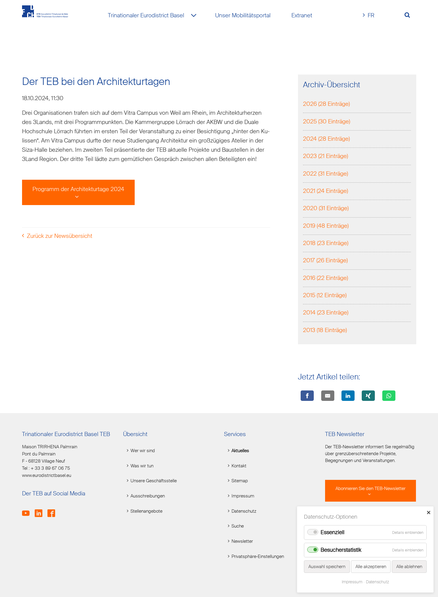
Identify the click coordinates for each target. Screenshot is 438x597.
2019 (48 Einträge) (326, 226)
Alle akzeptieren (370, 567)
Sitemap (240, 481)
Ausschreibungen (148, 496)
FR (371, 15)
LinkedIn (40, 510)
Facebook (53, 510)
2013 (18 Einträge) (325, 330)
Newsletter (242, 541)
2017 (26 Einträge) (325, 260)
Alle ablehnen (409, 567)
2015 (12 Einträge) (325, 295)
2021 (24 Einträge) (325, 191)
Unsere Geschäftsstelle (154, 481)
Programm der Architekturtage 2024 (78, 189)
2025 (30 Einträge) (326, 121)
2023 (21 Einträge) (325, 156)
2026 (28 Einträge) (326, 104)
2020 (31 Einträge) (326, 208)
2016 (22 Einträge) (325, 278)
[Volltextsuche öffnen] (409, 16)
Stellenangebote (146, 511)
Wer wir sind (143, 451)
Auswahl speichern (326, 567)
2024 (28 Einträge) (326, 138)
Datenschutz (244, 511)
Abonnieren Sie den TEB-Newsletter (371, 488)
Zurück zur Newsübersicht (59, 236)
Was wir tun (142, 466)
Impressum (243, 496)
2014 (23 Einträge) (325, 312)
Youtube (28, 510)
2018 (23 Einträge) (325, 243)
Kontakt (239, 466)
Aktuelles (240, 451)
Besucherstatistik (341, 550)
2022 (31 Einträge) (325, 173)
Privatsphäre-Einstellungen (258, 556)
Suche (238, 526)
